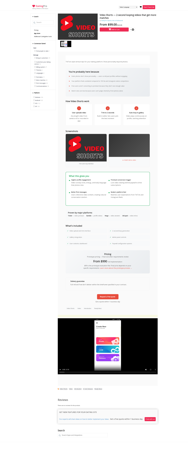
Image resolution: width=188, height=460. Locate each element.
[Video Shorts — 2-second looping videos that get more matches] (78, 27)
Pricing (36, 30)
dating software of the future (40, 8)
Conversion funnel (40, 43)
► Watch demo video (129, 160)
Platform (37, 93)
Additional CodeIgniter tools (43, 36)
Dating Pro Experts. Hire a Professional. (112, 20)
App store (37, 33)
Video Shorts (70, 308)
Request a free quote (108, 297)
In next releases (88, 389)
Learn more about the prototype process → (116, 268)
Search (36, 16)
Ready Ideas (98, 308)
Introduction (87, 308)
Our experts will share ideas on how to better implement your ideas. (84, 419)
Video (79, 308)
